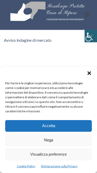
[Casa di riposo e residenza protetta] (48, 11)
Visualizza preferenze (48, 154)
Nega (48, 140)
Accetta (48, 125)
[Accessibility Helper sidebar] (91, 36)
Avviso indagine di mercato (27, 40)
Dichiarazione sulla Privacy (59, 166)
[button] (89, 73)
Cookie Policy (26, 166)
